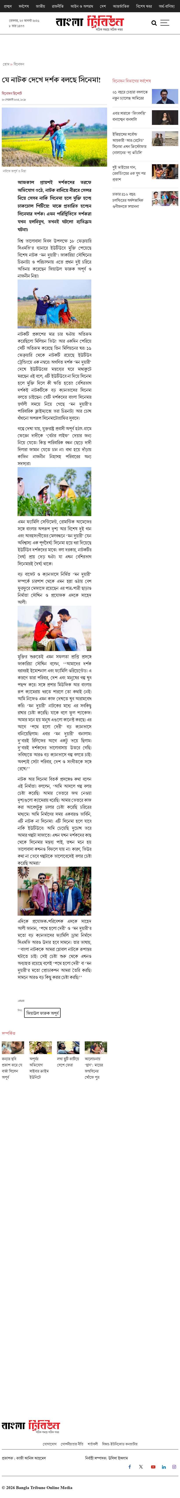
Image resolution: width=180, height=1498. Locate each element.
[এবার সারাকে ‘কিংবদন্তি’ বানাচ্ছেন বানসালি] (145, 119)
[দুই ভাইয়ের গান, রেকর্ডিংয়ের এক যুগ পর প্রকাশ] (145, 176)
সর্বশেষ (24, 6)
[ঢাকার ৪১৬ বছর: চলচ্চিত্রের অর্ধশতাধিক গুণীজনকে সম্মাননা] (145, 201)
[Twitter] (141, 1467)
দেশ (103, 6)
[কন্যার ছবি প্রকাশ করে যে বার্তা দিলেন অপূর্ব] (13, 1061)
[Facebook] (129, 1467)
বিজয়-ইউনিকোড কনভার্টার (119, 1444)
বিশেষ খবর (144, 6)
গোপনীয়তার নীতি (72, 1444)
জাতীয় (40, 6)
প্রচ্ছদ (8, 6)
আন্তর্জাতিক (121, 6)
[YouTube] (153, 1467)
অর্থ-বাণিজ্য (167, 6)
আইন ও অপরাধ (81, 6)
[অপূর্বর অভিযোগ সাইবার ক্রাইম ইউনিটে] (40, 1061)
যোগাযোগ (49, 1444)
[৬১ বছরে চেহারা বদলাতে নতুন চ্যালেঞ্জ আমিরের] (145, 98)
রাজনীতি (57, 6)
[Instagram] (174, 1467)
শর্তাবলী (93, 1444)
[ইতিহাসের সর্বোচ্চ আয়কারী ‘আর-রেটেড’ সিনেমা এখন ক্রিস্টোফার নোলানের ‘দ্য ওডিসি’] (145, 146)
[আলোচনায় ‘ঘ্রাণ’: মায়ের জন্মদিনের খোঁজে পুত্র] (96, 1061)
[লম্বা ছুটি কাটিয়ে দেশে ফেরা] (68, 1061)
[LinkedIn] (164, 1467)
